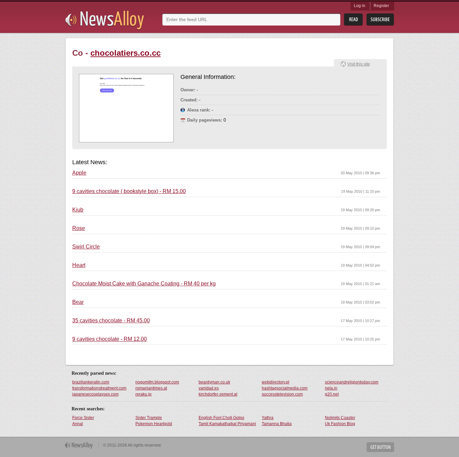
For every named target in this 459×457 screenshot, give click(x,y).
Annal (77, 423)
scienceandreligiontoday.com (351, 382)
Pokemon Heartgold (153, 423)
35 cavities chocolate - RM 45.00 (111, 320)
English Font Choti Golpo (221, 417)
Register (381, 5)
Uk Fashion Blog (340, 423)
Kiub (77, 210)
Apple (79, 173)
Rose (78, 228)
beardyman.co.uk (214, 382)
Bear (78, 302)
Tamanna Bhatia (277, 423)
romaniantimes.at (151, 388)
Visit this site (358, 64)
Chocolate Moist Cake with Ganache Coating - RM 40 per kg (144, 283)
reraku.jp (143, 394)
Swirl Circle (86, 246)
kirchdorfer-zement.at (218, 394)
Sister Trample (148, 417)
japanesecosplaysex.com (95, 394)
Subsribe (380, 19)
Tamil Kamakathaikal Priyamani (227, 423)
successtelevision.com (282, 394)
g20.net (332, 394)
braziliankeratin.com (90, 382)
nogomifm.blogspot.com (157, 382)
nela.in (331, 388)
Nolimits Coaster (340, 417)
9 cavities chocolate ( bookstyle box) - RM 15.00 (129, 191)
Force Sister (83, 417)
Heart (78, 265)
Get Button (380, 447)
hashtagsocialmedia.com (284, 388)
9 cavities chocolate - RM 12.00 (109, 339)
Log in (359, 5)
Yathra (268, 417)
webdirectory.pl (275, 382)
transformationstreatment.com (99, 388)
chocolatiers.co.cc (125, 52)
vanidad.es (209, 388)
